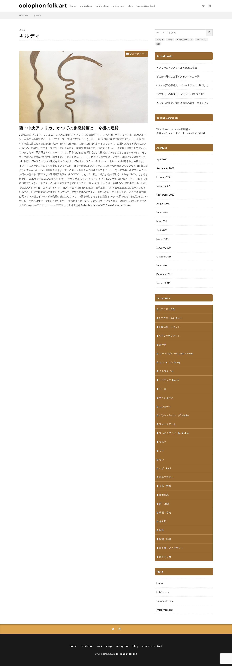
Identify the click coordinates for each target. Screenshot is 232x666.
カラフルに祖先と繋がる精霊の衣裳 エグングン (182, 102)
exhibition (86, 5)
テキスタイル (166, 371)
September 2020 (165, 194)
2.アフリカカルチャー (170, 318)
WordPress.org (164, 609)
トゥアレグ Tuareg (169, 379)
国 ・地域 (164, 503)
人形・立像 (165, 486)
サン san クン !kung (169, 362)
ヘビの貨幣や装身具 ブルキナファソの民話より (182, 85)
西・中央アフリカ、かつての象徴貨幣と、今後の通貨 (69, 127)
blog (130, 5)
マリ (161, 450)
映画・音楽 (165, 512)
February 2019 (164, 274)
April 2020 (161, 230)
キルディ (37, 15)
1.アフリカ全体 (167, 309)
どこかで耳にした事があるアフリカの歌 (177, 76)
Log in (159, 583)
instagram (118, 5)
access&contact (146, 5)
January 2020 (163, 247)
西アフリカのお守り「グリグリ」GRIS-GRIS (180, 94)
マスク (162, 441)
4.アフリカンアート (169, 335)
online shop (102, 5)
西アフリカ (165, 556)
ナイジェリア (166, 397)
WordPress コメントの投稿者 (172, 129)
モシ (161, 459)
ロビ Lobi (165, 468)
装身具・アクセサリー (171, 547)
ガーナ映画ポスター (184, 40)
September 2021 (165, 168)
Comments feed (165, 600)
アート (170, 40)
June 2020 (161, 212)
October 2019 (164, 256)
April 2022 (161, 159)
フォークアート (138, 53)
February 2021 (164, 177)
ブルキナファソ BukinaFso (174, 432)
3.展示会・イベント (169, 326)
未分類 (162, 521)
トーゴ (162, 388)
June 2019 (161, 265)
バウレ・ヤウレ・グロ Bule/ (174, 415)
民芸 (158, 44)
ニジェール (165, 406)
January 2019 (163, 283)
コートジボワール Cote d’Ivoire (176, 353)
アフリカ (159, 40)
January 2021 (163, 185)
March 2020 (162, 238)
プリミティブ (201, 40)
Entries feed (162, 592)
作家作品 (164, 494)
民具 (161, 530)
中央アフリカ (166, 477)
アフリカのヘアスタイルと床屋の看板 (176, 67)
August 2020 (163, 203)
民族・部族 (165, 539)
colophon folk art (126, 653)
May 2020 (161, 221)
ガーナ (162, 344)
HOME (25, 15)
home (73, 5)
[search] (209, 32)
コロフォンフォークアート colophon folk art (180, 132)
